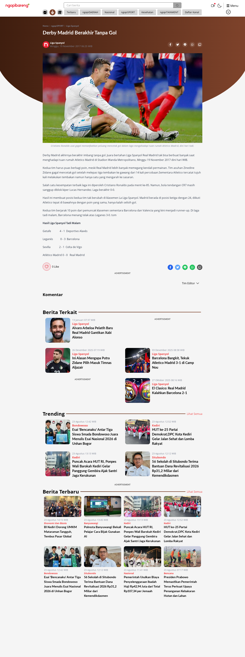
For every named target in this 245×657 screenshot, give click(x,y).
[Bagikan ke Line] (185, 45)
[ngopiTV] (213, 5)
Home (45, 26)
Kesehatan (147, 12)
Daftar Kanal (192, 12)
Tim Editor (188, 283)
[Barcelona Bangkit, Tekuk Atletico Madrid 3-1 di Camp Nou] (137, 360)
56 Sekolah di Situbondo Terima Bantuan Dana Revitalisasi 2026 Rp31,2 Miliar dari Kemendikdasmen (100, 586)
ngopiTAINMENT (169, 12)
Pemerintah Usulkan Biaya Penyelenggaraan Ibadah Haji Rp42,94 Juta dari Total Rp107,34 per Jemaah (142, 584)
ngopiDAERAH (90, 12)
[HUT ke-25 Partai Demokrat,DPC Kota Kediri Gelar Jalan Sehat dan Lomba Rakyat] (137, 432)
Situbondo (159, 457)
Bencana (169, 573)
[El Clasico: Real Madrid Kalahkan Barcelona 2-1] (137, 390)
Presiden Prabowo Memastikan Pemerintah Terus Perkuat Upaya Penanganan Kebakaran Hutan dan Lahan (180, 586)
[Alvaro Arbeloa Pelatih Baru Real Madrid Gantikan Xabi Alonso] (57, 330)
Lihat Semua (194, 414)
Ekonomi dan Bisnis (55, 523)
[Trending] (45, 12)
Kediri (156, 425)
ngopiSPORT (128, 12)
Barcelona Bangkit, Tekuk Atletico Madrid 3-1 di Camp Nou (173, 363)
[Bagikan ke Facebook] (171, 45)
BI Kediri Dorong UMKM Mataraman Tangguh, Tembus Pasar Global (60, 532)
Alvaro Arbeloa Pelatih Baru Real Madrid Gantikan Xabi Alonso (92, 333)
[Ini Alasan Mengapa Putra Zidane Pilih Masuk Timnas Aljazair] (57, 360)
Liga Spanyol (72, 26)
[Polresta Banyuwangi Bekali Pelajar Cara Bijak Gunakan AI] (102, 506)
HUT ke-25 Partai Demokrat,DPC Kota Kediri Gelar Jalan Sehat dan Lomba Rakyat (182, 534)
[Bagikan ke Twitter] (178, 45)
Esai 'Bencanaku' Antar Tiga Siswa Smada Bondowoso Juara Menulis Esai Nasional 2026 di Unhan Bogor (62, 584)
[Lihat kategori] (228, 12)
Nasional (109, 12)
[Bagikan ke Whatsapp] (193, 45)
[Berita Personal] (53, 12)
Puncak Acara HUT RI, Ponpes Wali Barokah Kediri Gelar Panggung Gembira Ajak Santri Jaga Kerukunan (142, 534)
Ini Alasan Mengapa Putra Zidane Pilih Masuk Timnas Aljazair (92, 363)
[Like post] (47, 267)
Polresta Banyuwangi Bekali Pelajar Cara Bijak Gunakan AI (102, 532)
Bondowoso (80, 425)
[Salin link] (199, 45)
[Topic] (60, 12)
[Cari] (177, 5)
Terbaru (71, 12)
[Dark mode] (219, 5)
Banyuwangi (91, 523)
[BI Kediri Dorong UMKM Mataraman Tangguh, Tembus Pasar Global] (62, 506)
